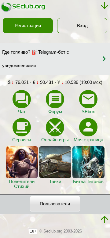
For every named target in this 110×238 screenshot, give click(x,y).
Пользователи (55, 203)
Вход (82, 25)
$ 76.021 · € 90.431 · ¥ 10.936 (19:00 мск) (55, 82)
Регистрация (28, 25)
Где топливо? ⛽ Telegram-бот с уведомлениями (35, 59)
